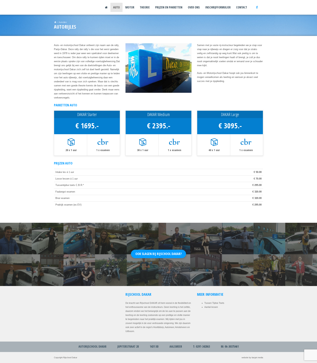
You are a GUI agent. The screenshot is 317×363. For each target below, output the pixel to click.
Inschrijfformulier (218, 7)
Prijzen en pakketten (168, 7)
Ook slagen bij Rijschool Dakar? (158, 254)
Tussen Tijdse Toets (214, 303)
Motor (129, 7)
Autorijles (63, 22)
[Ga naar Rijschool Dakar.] (55, 22)
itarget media (257, 357)
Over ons (194, 7)
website (245, 357)
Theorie (145, 7)
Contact (241, 7)
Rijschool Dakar (66, 7)
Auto (116, 7)
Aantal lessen (211, 307)
